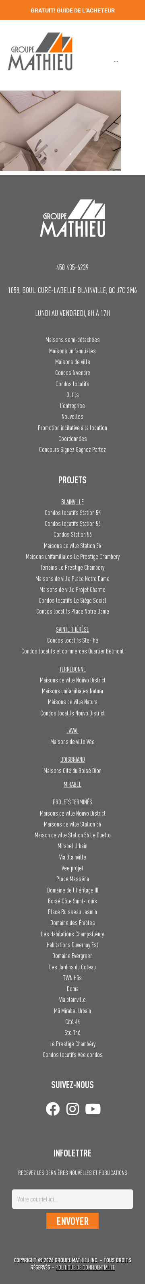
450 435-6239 (72, 267)
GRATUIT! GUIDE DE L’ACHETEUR (73, 10)
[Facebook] (53, 1109)
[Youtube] (93, 1109)
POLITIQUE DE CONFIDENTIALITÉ (85, 1267)
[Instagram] (73, 1109)
